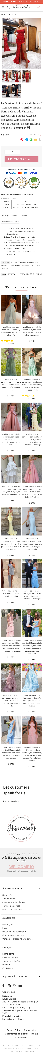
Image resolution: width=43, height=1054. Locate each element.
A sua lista (33, 134)
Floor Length (24, 262)
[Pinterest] (15, 985)
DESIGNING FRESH (28, 1051)
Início (3, 14)
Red (11, 265)
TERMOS (35, 1048)
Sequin (17, 265)
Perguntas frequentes (10, 221)
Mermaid (4, 265)
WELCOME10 (21, 866)
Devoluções (23, 216)
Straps (37, 265)
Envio (14, 216)
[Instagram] (10, 985)
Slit (32, 265)
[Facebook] (4, 985)
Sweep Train (6, 268)
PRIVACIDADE (13, 1051)
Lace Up (33, 262)
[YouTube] (21, 985)
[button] (7, 340)
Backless (14, 262)
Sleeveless (25, 265)
